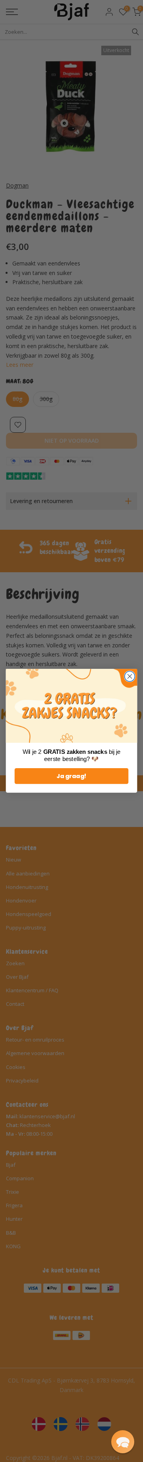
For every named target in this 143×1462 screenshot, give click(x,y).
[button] (122, 1441)
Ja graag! (71, 776)
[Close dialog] (130, 677)
